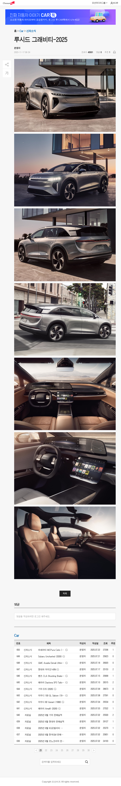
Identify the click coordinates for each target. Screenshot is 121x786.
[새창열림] (10, 3)
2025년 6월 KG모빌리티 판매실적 (51, 728)
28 (78, 750)
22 (46, 750)
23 (51, 750)
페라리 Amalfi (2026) (48, 708)
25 (62, 750)
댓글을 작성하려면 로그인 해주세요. (33, 616)
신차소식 (31, 30)
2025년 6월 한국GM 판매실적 (51, 734)
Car (21, 30)
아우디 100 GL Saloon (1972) (51, 695)
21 (41, 750)
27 (73, 750)
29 (83, 750)
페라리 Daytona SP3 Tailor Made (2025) (51, 682)
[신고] (114, 52)
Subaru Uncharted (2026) (50, 656)
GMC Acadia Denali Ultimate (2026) (51, 662)
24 (57, 750)
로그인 (115, 3)
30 (89, 750)
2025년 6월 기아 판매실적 (50, 715)
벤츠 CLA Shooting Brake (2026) (51, 675)
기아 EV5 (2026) (45, 689)
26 (67, 750)
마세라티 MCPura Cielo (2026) (51, 649)
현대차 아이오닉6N (47, 669)
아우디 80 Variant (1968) (49, 702)
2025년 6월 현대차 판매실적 (51, 721)
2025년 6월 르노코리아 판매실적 (51, 741)
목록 (65, 593)
